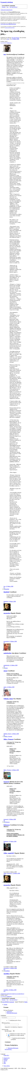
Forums (5, 1004)
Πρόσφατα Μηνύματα (12, 1013)
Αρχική (5, 1060)
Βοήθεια (6, 1059)
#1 (4, 587)
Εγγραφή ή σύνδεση (7, 2)
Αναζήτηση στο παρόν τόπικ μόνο (17, 1033)
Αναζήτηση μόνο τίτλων (15, 1020)
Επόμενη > (9, 42)
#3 (4, 642)
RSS (5, 1063)
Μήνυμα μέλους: (6, 1023)
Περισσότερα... (8, 1049)
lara (8, 39)
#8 (4, 820)
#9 (4, 842)
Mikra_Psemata (8, 739)
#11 (4, 969)
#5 (4, 688)
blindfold (6, 592)
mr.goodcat (7, 613)
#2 (4, 602)
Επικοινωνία (6, 1058)
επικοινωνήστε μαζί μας (9, 27)
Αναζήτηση (9, 1011)
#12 (4, 991)
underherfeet (7, 653)
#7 (4, 771)
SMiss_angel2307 (9, 853)
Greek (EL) (6, 1055)
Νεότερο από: (5, 1029)
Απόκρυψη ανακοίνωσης (6, 9)
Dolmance (7, 825)
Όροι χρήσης (7, 1065)
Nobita (25, 1002)
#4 (4, 666)
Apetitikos (7, 973)
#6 (4, 735)
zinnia (5, 671)
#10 (4, 874)
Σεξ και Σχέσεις (15, 37)
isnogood (6, 781)
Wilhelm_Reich (8, 699)
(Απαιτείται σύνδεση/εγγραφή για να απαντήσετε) (12, 993)
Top (4, 1062)
